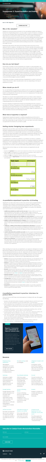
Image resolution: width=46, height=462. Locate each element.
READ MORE (9, 348)
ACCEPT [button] (28, 460)
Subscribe (7, 442)
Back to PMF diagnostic (8, 22)
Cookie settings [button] (21, 460)
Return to (4, 0)
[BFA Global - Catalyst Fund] (6, 3)
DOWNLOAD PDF (23, 25)
